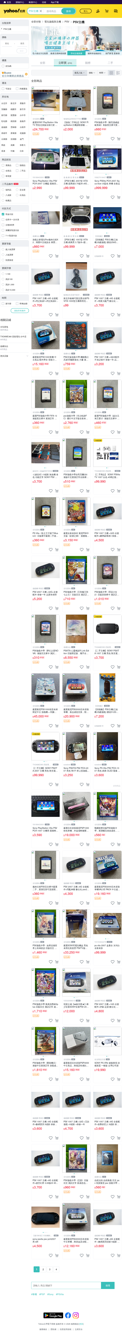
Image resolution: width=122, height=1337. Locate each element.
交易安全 (79, 1329)
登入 (86, 11)
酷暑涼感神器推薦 (58, 53)
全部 (42, 63)
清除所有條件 (20, 310)
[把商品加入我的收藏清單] (51, 139)
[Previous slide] (33, 100)
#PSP (42, 1294)
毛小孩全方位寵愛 (40, 53)
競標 (87, 63)
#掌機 (34, 1294)
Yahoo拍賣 (14, 11)
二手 (110, 63)
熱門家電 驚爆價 (112, 53)
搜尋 (108, 1285)
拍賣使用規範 (65, 1329)
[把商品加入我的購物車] (56, 139)
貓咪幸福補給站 (94, 53)
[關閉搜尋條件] (41, 11)
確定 (22, 50)
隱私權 (53, 1329)
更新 (81, 1323)
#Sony (50, 1294)
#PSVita (60, 1294)
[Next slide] (58, 100)
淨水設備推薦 (76, 53)
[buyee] (14, 74)
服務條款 (43, 1329)
